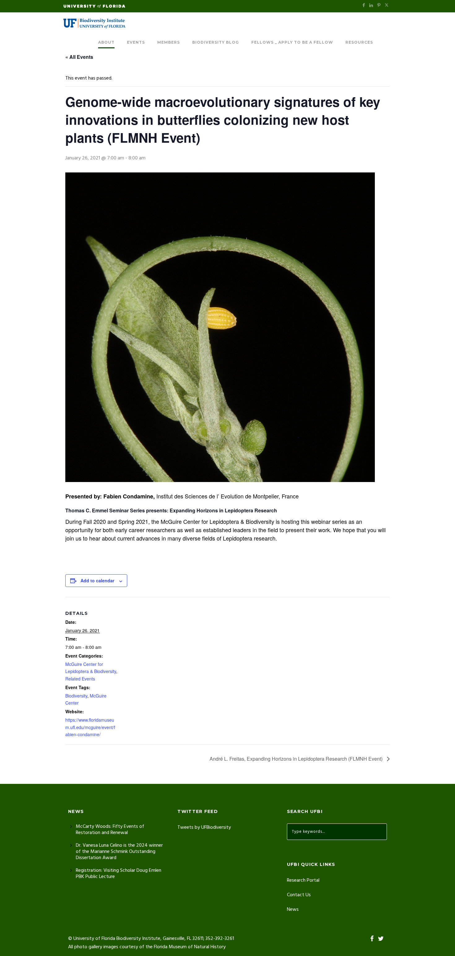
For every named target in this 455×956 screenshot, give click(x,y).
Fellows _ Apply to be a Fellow (292, 42)
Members (168, 42)
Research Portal (303, 880)
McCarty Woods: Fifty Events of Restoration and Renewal (110, 830)
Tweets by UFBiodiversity (204, 827)
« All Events (79, 56)
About (106, 42)
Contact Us (299, 895)
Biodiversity (76, 696)
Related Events (80, 679)
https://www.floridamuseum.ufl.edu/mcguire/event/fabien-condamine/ (90, 727)
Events (136, 42)
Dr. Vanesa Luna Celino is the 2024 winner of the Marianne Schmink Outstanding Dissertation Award (119, 851)
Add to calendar (97, 580)
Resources (359, 42)
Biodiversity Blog (215, 42)
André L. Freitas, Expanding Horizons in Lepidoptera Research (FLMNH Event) (297, 758)
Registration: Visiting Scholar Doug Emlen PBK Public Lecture (118, 874)
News (293, 910)
